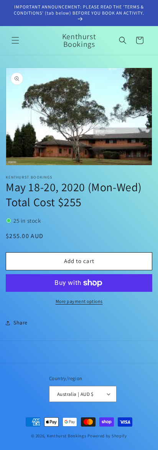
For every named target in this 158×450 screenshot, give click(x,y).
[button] (15, 40)
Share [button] (20, 322)
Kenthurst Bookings (67, 435)
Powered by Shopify (107, 435)
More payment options (79, 301)
